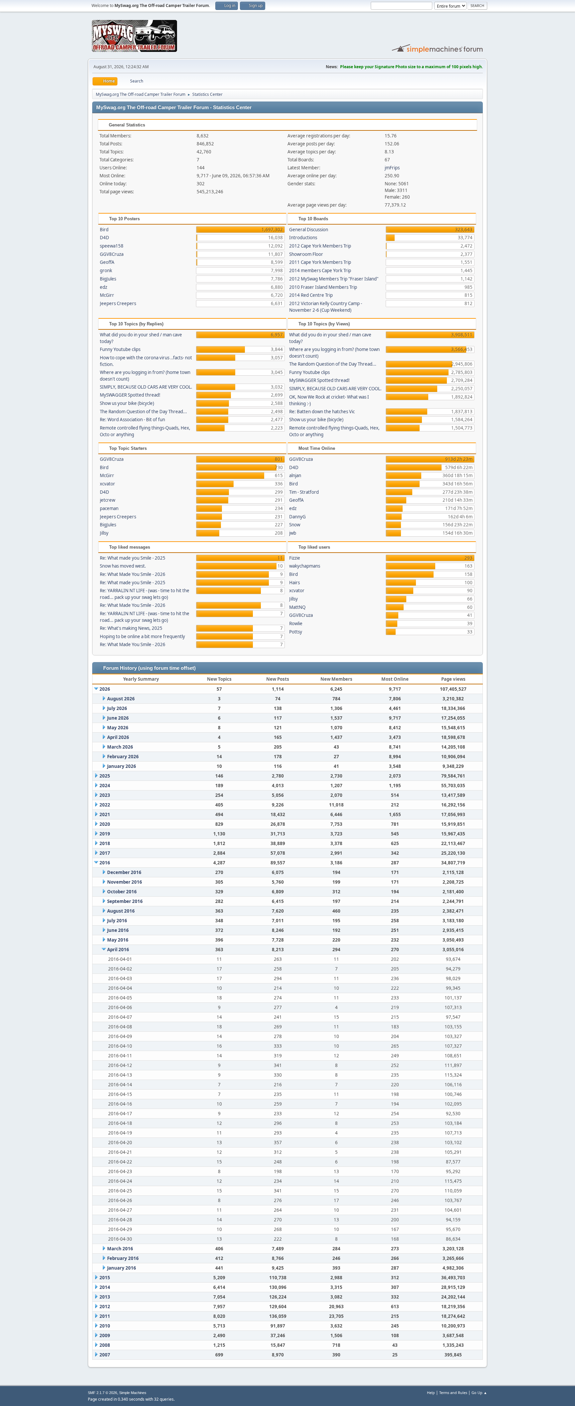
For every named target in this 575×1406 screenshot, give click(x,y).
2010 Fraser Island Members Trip (323, 287)
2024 (104, 786)
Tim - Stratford (304, 492)
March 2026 (120, 747)
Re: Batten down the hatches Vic (322, 412)
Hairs (294, 583)
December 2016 (124, 872)
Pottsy (295, 632)
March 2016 (120, 1249)
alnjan (295, 475)
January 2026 (121, 766)
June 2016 (118, 930)
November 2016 (124, 882)
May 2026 (117, 728)
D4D (104, 238)
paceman (109, 508)
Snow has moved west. (123, 566)
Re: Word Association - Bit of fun (132, 420)
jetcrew (107, 500)
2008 (104, 1345)
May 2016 (117, 940)
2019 (104, 834)
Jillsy (104, 533)
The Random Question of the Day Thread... (143, 412)
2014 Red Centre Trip (311, 295)
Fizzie (294, 558)
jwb (292, 533)
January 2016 (121, 1268)
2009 (104, 1335)
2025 (104, 776)
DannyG (297, 517)
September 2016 (125, 901)
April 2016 (118, 950)
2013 (104, 1297)
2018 (104, 843)
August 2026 (121, 699)
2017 (104, 853)
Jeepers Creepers (118, 303)
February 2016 (123, 1258)
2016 (104, 863)
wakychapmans (304, 566)
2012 (104, 1307)
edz (103, 287)
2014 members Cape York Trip (320, 270)
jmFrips (392, 168)
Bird (104, 230)
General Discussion (308, 230)
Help (431, 1392)
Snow (294, 525)
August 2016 (121, 911)
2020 (104, 824)
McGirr (107, 295)
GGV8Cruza (111, 254)
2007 (104, 1355)
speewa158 (111, 246)
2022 (104, 805)
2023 (104, 795)
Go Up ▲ (479, 1392)
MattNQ (297, 607)
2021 (104, 814)
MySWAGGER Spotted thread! (130, 395)
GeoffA (107, 262)
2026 (104, 689)
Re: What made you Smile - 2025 (132, 558)
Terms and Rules (453, 1392)
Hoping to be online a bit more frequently (142, 636)
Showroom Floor (306, 254)
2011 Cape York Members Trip (320, 262)
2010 (104, 1326)
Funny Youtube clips (120, 349)
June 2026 (118, 718)
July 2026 (117, 708)
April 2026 (118, 737)
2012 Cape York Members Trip (320, 246)
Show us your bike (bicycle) (127, 403)
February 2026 (123, 757)
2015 (104, 1278)
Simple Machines (132, 1393)
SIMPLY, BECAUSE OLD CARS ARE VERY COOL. (146, 387)
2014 (104, 1287)
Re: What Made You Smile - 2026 (132, 574)
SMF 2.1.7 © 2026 (102, 1393)
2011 (104, 1316)
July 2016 (117, 921)
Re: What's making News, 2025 (131, 628)
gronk (106, 270)
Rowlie (295, 623)
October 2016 (122, 892)
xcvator (107, 484)
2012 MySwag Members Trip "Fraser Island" (333, 279)
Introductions (303, 238)
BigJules (108, 279)
